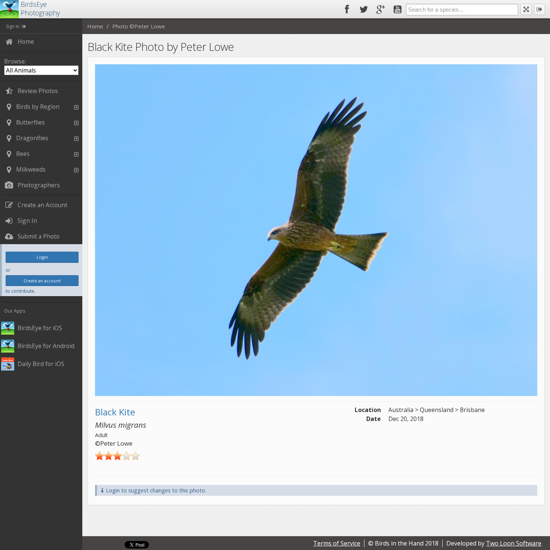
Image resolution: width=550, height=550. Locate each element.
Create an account (42, 280)
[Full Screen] (526, 9)
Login (42, 257)
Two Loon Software (513, 543)
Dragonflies (32, 138)
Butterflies (30, 122)
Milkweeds (31, 169)
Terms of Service (336, 543)
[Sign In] (539, 9)
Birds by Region (37, 106)
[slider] (117, 455)
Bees (23, 154)
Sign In (13, 26)
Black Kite (115, 412)
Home (95, 26)
